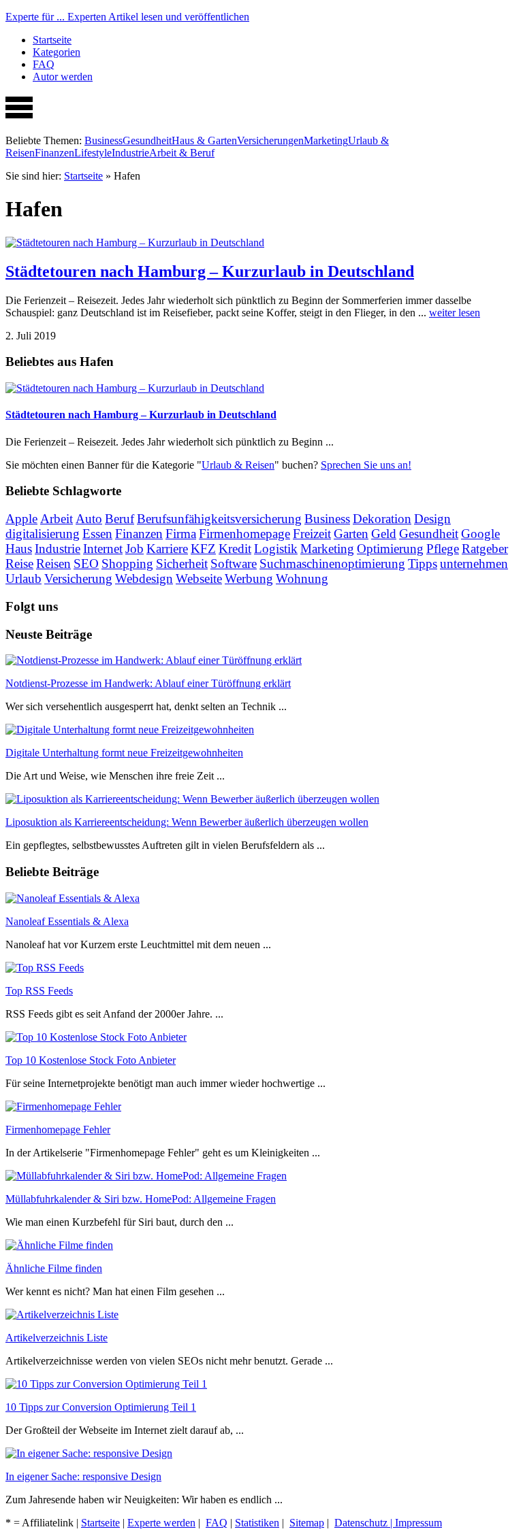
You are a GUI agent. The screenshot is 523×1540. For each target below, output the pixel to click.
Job (134, 548)
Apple (21, 519)
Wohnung (302, 578)
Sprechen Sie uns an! (366, 465)
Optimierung (390, 548)
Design (432, 519)
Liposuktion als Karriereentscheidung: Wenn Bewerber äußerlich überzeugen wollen (186, 822)
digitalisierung (42, 533)
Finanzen (54, 152)
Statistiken (257, 1522)
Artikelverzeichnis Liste (56, 1337)
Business (103, 140)
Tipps (422, 563)
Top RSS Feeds (39, 991)
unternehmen (474, 563)
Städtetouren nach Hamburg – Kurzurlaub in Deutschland (209, 271)
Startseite (52, 40)
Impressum (418, 1522)
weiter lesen (454, 312)
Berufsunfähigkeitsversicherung (219, 519)
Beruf (119, 519)
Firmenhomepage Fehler (57, 1129)
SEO (86, 563)
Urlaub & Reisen (238, 465)
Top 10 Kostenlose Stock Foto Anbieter (90, 1060)
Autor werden (63, 76)
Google (480, 533)
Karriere (167, 548)
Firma (180, 533)
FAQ (43, 64)
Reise (19, 563)
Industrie (130, 152)
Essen (97, 533)
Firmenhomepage (244, 533)
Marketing (326, 140)
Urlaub (23, 578)
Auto (89, 519)
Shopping (127, 563)
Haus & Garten (204, 140)
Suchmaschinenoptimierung (332, 563)
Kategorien (56, 52)
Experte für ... (127, 16)
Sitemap (306, 1522)
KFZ (203, 548)
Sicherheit (182, 563)
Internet (103, 548)
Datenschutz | (364, 1522)
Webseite (199, 578)
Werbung (249, 578)
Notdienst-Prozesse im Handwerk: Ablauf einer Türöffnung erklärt (148, 683)
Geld (383, 533)
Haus (18, 548)
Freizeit (312, 533)
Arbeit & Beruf (182, 152)
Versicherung (78, 578)
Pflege (442, 548)
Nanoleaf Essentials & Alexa (67, 921)
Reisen (53, 563)
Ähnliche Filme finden (53, 1268)
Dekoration (382, 519)
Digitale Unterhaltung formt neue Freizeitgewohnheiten (124, 752)
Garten (351, 533)
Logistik (276, 548)
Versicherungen (270, 140)
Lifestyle (93, 152)
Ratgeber (485, 548)
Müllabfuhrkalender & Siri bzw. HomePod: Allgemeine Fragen (140, 1199)
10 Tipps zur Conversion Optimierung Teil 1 (100, 1407)
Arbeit (56, 519)
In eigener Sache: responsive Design (83, 1476)
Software (233, 563)
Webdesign (144, 578)
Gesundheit (147, 140)
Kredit (235, 548)
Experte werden (161, 1522)
